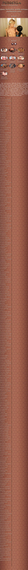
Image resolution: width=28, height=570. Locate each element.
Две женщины (4, 405)
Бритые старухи (4, 134)
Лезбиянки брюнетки (5, 335)
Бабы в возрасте (4, 180)
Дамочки (2, 490)
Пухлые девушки (4, 107)
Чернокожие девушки (6, 187)
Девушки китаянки (5, 515)
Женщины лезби (4, 139)
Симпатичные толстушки (3, 471)
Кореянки (2, 497)
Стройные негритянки (3, 261)
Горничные (3, 222)
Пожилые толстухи (5, 391)
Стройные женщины (5, 473)
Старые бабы (3, 152)
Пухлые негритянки (5, 239)
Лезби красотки (4, 308)
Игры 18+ (2, 97)
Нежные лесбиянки (5, 345)
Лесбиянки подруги (5, 349)
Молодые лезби (4, 342)
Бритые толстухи (4, 214)
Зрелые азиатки (4, 510)
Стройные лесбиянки (6, 259)
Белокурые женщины (6, 182)
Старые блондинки (5, 202)
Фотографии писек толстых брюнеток (20, 62)
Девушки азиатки (4, 527)
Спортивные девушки (3, 419)
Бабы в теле (3, 459)
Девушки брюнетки (5, 443)
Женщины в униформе (3, 484)
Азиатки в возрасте (5, 560)
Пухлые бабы (3, 143)
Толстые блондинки (5, 209)
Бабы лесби (3, 212)
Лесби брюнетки (4, 162)
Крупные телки (4, 389)
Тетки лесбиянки (4, 321)
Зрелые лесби (4, 276)
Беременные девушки (3, 168)
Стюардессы (3, 156)
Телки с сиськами (4, 360)
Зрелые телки (3, 380)
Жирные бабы (4, 305)
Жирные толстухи (5, 387)
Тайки (1, 556)
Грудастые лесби (4, 226)
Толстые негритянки (5, 478)
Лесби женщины (4, 337)
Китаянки (2, 532)
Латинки (2, 131)
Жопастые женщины (5, 306)
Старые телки (3, 257)
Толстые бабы (4, 400)
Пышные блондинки (5, 242)
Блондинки (3, 170)
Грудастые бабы (4, 407)
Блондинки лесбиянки (3, 158)
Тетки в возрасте (4, 265)
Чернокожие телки (5, 217)
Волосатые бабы (4, 272)
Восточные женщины (5, 542)
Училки (2, 270)
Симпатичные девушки (3, 416)
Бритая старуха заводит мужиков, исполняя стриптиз (4, 77)
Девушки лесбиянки (5, 191)
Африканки (3, 179)
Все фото (14, 16)
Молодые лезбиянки (5, 344)
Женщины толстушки (6, 338)
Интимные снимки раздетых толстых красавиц (21, 69)
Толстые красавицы (5, 132)
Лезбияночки (3, 236)
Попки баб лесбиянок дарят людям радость (4, 69)
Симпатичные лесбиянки (3, 251)
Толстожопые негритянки (3, 268)
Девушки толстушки (5, 282)
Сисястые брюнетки (5, 362)
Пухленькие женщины (3, 351)
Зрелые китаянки (4, 523)
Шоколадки (3, 249)
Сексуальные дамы (5, 438)
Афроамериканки (4, 298)
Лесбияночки (3, 340)
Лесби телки (3, 367)
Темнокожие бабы (5, 264)
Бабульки (2, 210)
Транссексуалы (4, 482)
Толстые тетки (4, 423)
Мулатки (2, 450)
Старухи (2, 421)
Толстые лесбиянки (5, 323)
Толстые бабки (4, 290)
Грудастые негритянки (3, 195)
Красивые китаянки (5, 498)
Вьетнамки (3, 538)
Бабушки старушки (5, 332)
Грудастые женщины (5, 224)
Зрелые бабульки (5, 293)
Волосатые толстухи (5, 375)
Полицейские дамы (5, 312)
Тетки (1, 476)
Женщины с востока (5, 495)
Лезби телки (3, 148)
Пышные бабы (4, 452)
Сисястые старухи (5, 166)
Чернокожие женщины (3, 301)
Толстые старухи (4, 372)
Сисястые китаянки (5, 505)
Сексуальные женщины (3, 468)
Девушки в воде (4, 428)
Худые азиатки (4, 493)
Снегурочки (3, 146)
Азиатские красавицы (6, 513)
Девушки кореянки (5, 548)
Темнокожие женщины (3, 205)
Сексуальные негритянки (3, 358)
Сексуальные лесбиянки (3, 125)
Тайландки (3, 506)
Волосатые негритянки (3, 274)
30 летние (2, 117)
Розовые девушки (5, 244)
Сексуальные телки (5, 454)
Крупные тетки (4, 465)
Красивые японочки (5, 500)
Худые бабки (3, 175)
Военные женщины (5, 325)
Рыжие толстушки (5, 109)
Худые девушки (4, 430)
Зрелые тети (3, 297)
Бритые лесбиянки (5, 280)
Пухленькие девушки (5, 315)
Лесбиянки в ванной (5, 101)
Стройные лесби (4, 365)
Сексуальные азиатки (3, 519)
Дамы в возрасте (4, 141)
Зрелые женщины (5, 327)
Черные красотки (4, 219)
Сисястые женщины (5, 320)
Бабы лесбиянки (4, 129)
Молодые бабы (4, 433)
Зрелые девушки (4, 480)
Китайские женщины (5, 530)
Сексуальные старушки (3, 246)
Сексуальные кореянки (3, 536)
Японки (2, 508)
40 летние (2, 106)
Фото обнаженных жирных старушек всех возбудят (20, 54)
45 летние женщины (5, 384)
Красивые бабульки (5, 104)
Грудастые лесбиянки (3, 113)
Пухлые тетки (3, 241)
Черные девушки (4, 189)
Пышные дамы (4, 355)
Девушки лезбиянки (5, 161)
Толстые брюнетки (5, 127)
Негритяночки (3, 199)
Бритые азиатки (4, 525)
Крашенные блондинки (3, 461)
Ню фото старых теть (12, 53)
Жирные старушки (5, 121)
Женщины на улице (5, 445)
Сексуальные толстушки (3, 150)
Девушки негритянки (5, 221)
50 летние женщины (5, 330)
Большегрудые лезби (6, 333)
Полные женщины (5, 437)
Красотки (2, 177)
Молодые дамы (4, 435)
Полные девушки (4, 313)
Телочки (2, 475)
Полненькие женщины (3, 393)
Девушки (2, 303)
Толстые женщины (5, 370)
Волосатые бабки (5, 291)
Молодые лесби (4, 286)
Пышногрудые (4, 395)
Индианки (2, 154)
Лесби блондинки (4, 184)
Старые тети (3, 119)
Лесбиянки (3, 116)
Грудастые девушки (5, 192)
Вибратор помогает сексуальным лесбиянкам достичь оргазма (12, 62)
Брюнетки (2, 185)
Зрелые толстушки (5, 382)
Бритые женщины (5, 404)
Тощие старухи (4, 374)
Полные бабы (3, 413)
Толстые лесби (4, 457)
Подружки (2, 412)
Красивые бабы (4, 431)
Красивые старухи (5, 229)
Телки (1, 455)
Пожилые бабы (4, 102)
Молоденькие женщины (3, 409)
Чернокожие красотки (6, 215)
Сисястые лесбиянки (5, 254)
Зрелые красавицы (5, 295)
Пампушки (3, 347)
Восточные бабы (4, 540)
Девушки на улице (5, 488)
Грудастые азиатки (5, 528)
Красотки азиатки (4, 551)
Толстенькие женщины (3, 398)
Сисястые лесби (4, 288)
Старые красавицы (5, 255)
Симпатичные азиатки (3, 502)
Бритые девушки (4, 426)
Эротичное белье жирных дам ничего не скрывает (4, 62)
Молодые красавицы (5, 448)
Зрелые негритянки (5, 278)
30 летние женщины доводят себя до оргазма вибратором (4, 54)
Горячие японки (4, 517)
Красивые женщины (5, 463)
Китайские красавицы (6, 533)
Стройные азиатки (5, 555)
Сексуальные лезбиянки (3, 317)
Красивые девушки (5, 447)
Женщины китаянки (5, 550)
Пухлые (2, 353)
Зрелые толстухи (4, 402)
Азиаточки (3, 543)
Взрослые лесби (4, 377)
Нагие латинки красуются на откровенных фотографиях (12, 69)
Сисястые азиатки (5, 553)
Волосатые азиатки (5, 521)
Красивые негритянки (6, 197)
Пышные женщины (5, 137)
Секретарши (3, 111)
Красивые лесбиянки (5, 227)
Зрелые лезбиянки (5, 328)
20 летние (2, 442)
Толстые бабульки (5, 207)
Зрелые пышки (4, 440)
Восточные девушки (5, 558)
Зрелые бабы (3, 379)
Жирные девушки (5, 385)
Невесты (2, 310)
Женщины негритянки (3, 284)
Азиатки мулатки (4, 512)
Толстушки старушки (5, 363)
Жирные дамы (4, 122)
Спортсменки (3, 200)
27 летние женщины (5, 491)
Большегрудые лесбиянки (4, 173)
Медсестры (3, 144)
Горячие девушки (4, 486)
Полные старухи (4, 237)
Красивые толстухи (5, 136)
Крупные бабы (4, 231)
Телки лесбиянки (4, 368)
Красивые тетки (4, 164)
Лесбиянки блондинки (3, 233)
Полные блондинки (5, 99)
